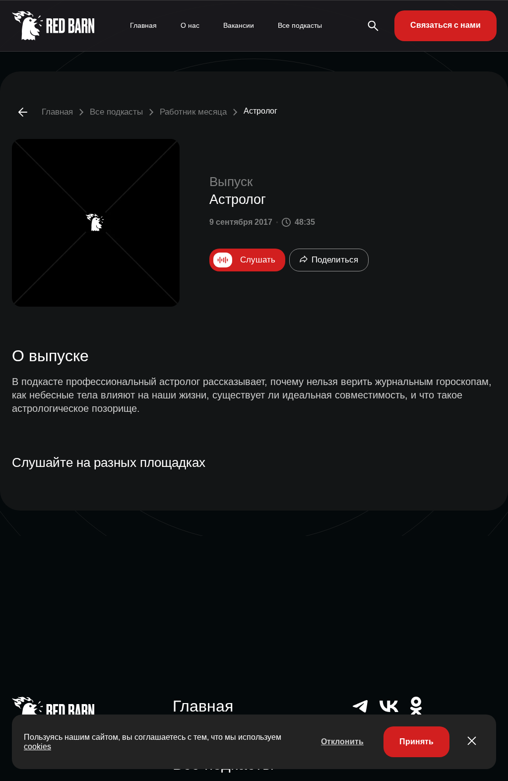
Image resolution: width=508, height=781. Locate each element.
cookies (37, 746)
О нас (190, 25)
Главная (143, 25)
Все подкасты (300, 25)
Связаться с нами (445, 25)
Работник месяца (193, 112)
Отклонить (342, 741)
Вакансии (238, 25)
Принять (416, 741)
